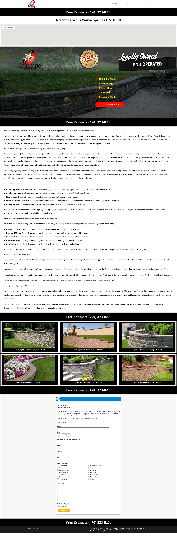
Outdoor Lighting (130, 528)
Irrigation (121, 528)
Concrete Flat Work (110, 530)
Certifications (138, 530)
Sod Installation (112, 528)
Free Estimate (94, 531)
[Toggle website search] (149, 4)
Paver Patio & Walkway (96, 530)
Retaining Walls (141, 528)
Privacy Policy (103, 531)
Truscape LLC (94, 528)
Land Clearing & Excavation (125, 530)
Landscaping (103, 528)
